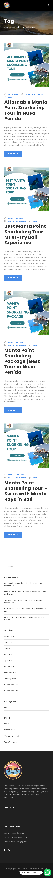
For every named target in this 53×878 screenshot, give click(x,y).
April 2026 (8, 660)
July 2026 (8, 642)
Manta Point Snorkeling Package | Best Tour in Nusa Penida (22, 361)
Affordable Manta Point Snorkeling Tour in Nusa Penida (26, 110)
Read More (13, 153)
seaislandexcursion (34, 94)
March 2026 (9, 666)
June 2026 (8, 648)
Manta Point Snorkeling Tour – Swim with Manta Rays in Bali (26, 491)
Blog (10, 97)
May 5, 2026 (13, 94)
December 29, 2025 (16, 475)
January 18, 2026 (15, 218)
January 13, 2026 (15, 342)
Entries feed (9, 730)
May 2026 (8, 654)
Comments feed (11, 736)
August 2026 (9, 636)
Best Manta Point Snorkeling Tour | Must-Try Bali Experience (25, 234)
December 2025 (11, 685)
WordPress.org (10, 742)
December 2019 (11, 691)
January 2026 (10, 678)
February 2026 (10, 672)
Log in (6, 724)
